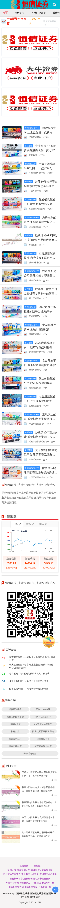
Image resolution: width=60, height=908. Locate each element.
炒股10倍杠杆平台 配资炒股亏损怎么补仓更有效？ (41, 186)
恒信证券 (19, 12)
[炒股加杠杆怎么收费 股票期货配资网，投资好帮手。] (12, 436)
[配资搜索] (54, 4)
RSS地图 (25, 897)
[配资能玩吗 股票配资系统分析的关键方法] (12, 472)
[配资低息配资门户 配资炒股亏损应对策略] (12, 203)
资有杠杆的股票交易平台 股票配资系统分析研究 (40, 454)
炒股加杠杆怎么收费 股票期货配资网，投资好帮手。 (40, 436)
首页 (5, 12)
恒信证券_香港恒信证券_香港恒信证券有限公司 (30, 869)
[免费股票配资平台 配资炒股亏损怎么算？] (12, 221)
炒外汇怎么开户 (43, 716)
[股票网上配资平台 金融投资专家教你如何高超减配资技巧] (12, 293)
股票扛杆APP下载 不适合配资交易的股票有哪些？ (40, 239)
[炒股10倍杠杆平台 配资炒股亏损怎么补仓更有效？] (12, 185)
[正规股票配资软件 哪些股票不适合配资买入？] (12, 257)
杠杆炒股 (15, 731)
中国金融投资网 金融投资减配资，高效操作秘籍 (40, 329)
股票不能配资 (15, 746)
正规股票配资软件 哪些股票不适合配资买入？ (39, 257)
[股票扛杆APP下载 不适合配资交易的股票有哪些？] (12, 239)
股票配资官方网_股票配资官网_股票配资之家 (30, 887)
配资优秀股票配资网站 (43, 731)
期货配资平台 (15, 709)
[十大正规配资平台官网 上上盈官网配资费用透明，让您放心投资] (12, 167)
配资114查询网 (43, 709)
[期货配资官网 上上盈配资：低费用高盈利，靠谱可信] (12, 132)
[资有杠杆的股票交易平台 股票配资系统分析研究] (12, 454)
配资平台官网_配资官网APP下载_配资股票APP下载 (30, 882)
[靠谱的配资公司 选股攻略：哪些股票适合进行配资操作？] (12, 275)
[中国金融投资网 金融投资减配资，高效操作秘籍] (12, 328)
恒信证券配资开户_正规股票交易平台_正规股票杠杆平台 (30, 874)
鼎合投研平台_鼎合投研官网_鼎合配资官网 (30, 878)
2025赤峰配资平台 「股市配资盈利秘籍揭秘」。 (39, 347)
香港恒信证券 (38, 12)
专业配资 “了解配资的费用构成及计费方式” (29, 673)
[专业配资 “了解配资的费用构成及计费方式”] (12, 149)
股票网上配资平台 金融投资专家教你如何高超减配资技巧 (40, 293)
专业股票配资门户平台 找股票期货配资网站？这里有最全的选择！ (40, 401)
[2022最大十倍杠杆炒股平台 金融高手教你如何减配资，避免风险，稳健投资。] (12, 311)
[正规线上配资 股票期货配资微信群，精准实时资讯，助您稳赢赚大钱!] (12, 418)
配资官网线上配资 (43, 746)
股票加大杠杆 (15, 738)
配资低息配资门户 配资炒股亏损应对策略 (39, 204)
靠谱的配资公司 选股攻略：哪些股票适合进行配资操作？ (40, 275)
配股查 (37, 865)
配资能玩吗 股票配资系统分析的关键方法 (40, 472)
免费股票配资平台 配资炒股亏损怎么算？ (40, 222)
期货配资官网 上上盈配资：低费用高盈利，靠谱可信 (40, 132)
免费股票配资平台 (15, 716)
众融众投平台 (43, 738)
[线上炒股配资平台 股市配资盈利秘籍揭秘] (12, 382)
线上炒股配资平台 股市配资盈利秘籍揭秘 (39, 383)
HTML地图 (35, 897)
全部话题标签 (30, 753)
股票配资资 (15, 724)
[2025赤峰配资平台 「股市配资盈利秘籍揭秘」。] (12, 346)
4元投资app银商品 (43, 724)
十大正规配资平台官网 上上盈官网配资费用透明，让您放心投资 (39, 168)
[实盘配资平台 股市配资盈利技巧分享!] (12, 364)
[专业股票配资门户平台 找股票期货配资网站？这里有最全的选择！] (12, 400)
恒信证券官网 (49, 21)
